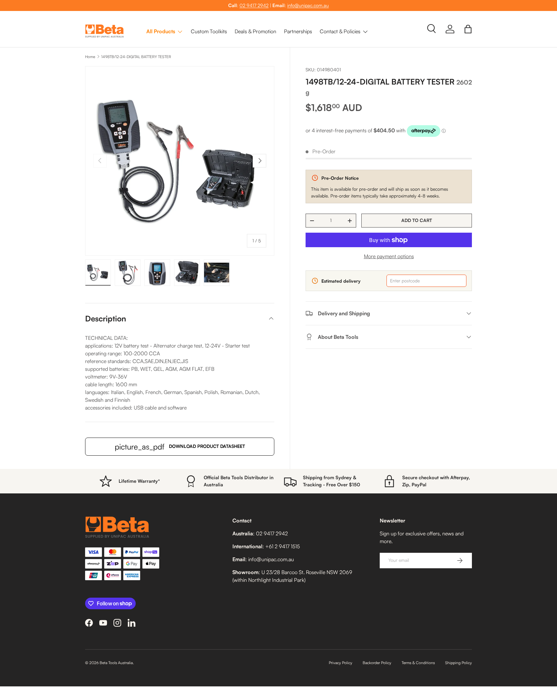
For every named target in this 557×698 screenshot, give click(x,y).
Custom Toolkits (209, 31)
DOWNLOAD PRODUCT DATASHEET (180, 446)
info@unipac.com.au (308, 5)
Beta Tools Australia (116, 662)
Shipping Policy (458, 662)
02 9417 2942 (254, 5)
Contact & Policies (340, 31)
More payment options (389, 256)
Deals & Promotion (255, 31)
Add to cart (416, 220)
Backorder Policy (377, 662)
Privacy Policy (340, 662)
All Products (160, 31)
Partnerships (298, 31)
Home (90, 56)
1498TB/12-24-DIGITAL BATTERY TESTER (136, 56)
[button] (468, 29)
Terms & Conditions (418, 662)
